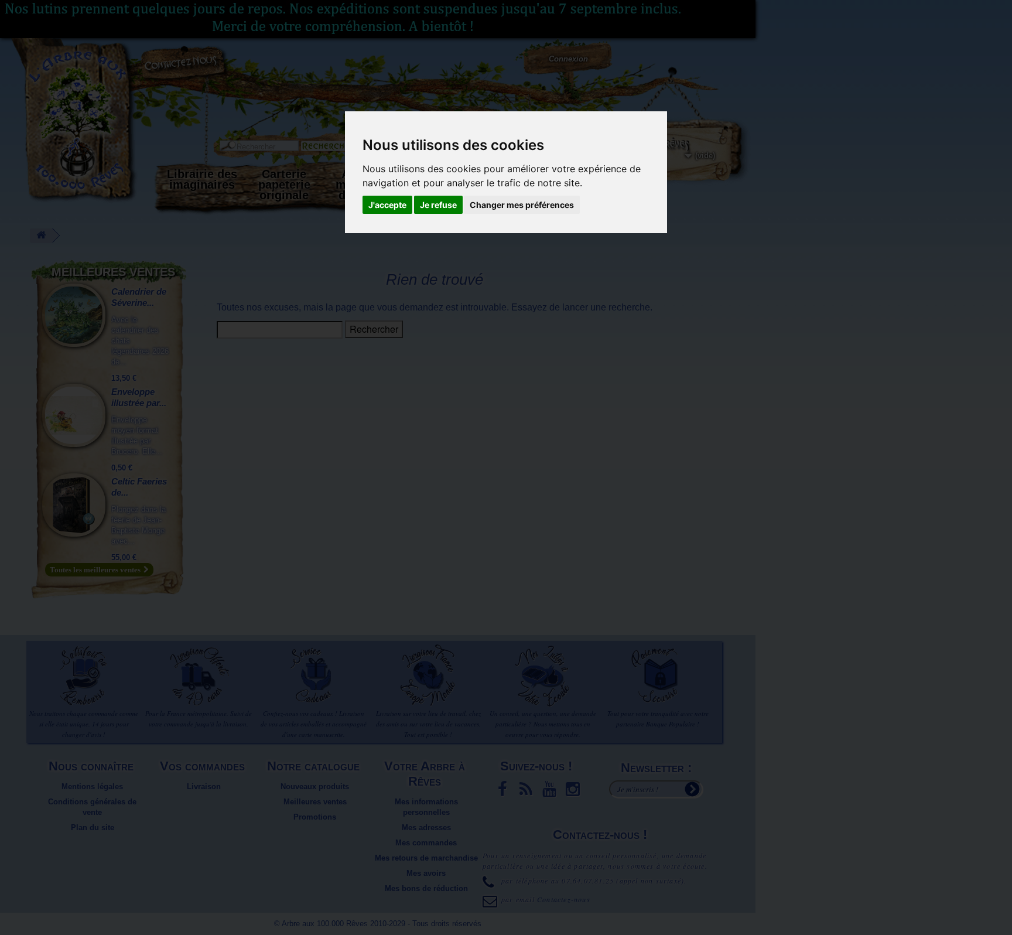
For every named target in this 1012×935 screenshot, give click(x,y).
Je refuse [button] (438, 205)
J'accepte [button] (387, 205)
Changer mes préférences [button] (522, 205)
